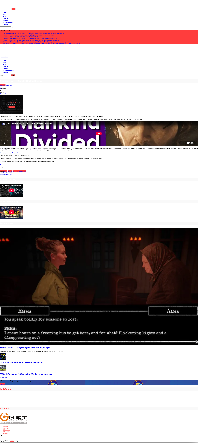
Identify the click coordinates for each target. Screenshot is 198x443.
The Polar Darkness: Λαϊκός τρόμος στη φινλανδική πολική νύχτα (25, 348)
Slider (4, 85)
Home (4, 12)
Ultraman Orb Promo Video (6, 174)
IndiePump (12, 441)
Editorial (5, 18)
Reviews (5, 20)
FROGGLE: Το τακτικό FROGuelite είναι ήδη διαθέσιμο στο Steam (26, 374)
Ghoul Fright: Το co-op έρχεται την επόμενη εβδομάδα (22, 362)
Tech (4, 16)
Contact (5, 24)
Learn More (2, 384)
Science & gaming (8, 22)
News (4, 14)
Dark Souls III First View (6, 173)
